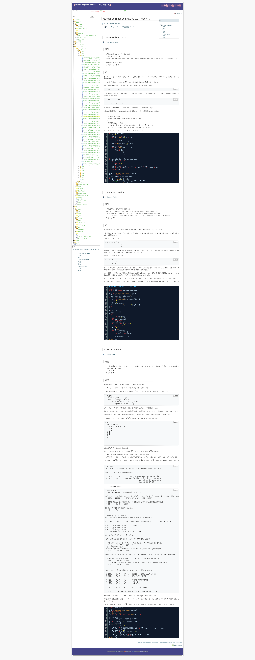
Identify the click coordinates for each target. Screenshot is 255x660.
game (79, 186)
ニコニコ (78, 42)
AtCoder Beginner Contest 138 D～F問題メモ (94, 129)
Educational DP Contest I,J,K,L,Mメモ (92, 57)
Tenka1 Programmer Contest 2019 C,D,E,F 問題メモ (96, 93)
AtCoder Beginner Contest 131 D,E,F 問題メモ (94, 114)
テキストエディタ (82, 238)
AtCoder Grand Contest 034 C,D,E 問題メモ (94, 107)
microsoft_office (82, 225)
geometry (80, 188)
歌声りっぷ (81, 39)
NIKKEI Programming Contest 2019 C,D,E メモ (94, 67)
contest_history (95, 10)
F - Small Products (81, 266)
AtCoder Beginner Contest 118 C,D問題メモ (94, 73)
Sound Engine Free (82, 28)
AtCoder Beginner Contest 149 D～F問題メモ (94, 164)
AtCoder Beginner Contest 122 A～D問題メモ (94, 85)
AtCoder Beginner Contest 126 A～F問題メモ (94, 100)
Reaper (80, 24)
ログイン (179, 13)
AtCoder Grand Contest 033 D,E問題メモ (93, 96)
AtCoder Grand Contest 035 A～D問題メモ (93, 120)
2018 (83, 53)
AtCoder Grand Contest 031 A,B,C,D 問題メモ (94, 82)
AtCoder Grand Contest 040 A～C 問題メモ (93, 147)
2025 (83, 175)
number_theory (82, 193)
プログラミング (80, 44)
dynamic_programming (83, 184)
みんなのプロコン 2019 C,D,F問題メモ (92, 71)
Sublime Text (81, 229)
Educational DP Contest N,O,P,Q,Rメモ (93, 58)
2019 (104, 10)
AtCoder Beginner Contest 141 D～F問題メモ (94, 136)
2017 (83, 51)
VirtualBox (80, 231)
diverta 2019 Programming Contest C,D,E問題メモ (95, 98)
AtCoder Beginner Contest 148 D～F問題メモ (94, 159)
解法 (79, 257)
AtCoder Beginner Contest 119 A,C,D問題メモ (94, 76)
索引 (101, 10)
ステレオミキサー (82, 37)
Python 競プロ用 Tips (83, 195)
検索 (92, 16)
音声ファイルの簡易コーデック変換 (87, 35)
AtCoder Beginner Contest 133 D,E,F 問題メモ (94, 118)
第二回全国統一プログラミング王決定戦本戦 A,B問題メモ (97, 157)
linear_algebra (81, 191)
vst (79, 31)
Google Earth (81, 222)
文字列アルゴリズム (83, 204)
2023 (83, 172)
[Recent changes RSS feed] (127, 654)
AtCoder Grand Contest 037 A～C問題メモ (93, 127)
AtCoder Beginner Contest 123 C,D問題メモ (94, 89)
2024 (83, 173)
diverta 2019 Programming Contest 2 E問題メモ (95, 111)
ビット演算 (81, 199)
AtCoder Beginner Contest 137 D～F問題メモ (94, 125)
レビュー (78, 206)
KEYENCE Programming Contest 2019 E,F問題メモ (95, 66)
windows (80, 233)
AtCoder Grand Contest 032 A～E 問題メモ (93, 84)
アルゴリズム (87, 10)
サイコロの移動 (82, 200)
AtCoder (82, 49)
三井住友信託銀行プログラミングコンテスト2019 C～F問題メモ (99, 154)
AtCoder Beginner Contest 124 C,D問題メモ (94, 91)
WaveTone (80, 33)
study (77, 240)
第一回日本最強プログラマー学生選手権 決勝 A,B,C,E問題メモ (98, 139)
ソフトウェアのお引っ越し (84, 236)
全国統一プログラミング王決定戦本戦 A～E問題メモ (96, 75)
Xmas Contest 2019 (88, 161)
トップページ (80, 10)
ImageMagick (81, 234)
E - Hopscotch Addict (82, 259)
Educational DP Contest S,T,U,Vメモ (92, 60)
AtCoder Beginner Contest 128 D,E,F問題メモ (94, 103)
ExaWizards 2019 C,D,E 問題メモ (91, 87)
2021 (83, 168)
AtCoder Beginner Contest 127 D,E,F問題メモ (94, 102)
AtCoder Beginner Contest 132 (112, 23)
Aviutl (79, 215)
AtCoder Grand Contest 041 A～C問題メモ (93, 163)
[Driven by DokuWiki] (119, 654)
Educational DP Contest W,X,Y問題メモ (92, 62)
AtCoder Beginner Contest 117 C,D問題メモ (94, 69)
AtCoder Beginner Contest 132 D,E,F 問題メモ (92, 5)
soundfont (80, 30)
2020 (83, 166)
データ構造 (81, 182)
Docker (80, 216)
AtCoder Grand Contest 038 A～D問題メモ (93, 138)
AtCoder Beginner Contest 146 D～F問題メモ (94, 152)
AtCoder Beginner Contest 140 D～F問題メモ (94, 134)
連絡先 (78, 244)
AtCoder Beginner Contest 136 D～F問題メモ (94, 123)
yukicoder (82, 181)
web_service (79, 242)
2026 (83, 177)
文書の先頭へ (178, 645)
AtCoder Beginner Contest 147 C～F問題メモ (94, 155)
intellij (79, 224)
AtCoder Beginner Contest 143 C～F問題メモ (94, 143)
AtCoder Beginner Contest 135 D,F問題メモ (94, 121)
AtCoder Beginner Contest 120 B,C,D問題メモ (94, 78)
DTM (77, 22)
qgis (79, 227)
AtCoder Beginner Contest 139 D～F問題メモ (94, 132)
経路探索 (80, 197)
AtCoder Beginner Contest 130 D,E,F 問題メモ (94, 112)
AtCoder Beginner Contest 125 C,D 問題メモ (94, 94)
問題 (79, 255)
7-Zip (79, 209)
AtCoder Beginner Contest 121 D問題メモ (93, 80)
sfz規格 (80, 26)
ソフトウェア (79, 208)
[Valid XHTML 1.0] (144, 654)
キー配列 (78, 41)
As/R (79, 211)
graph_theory (81, 190)
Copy (176, 89)
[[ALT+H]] (171, 7)
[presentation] (107, 54)
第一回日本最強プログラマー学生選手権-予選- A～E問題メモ (98, 130)
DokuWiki (78, 21)
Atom (79, 213)
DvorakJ (80, 218)
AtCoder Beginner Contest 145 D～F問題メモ (94, 150)
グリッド (80, 202)
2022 (83, 170)
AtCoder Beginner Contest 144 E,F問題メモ (94, 145)
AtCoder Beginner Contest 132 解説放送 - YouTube (121, 27)
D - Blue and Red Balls (83, 253)
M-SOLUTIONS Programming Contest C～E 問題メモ (96, 105)
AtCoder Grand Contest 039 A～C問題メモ (93, 141)
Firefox (79, 220)
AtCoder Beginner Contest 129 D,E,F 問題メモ (94, 109)
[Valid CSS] (136, 654)
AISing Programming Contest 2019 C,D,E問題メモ (95, 64)
